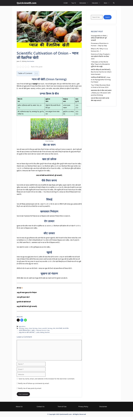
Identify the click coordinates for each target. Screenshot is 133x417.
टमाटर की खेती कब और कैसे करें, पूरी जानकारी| (49, 175)
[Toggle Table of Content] (35, 73)
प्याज (54, 328)
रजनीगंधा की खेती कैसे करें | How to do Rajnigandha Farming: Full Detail (101, 79)
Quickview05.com (26, 2)
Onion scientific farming (45, 328)
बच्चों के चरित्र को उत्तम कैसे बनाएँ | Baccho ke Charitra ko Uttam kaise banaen (101, 72)
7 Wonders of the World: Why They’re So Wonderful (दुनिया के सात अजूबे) (100, 64)
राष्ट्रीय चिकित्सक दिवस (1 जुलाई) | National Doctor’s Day (34, 330)
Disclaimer (103, 406)
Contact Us (40, 406)
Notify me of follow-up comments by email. (33, 383)
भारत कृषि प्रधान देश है (23, 297)
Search (107, 17)
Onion (26, 328)
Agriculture (22, 326)
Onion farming (33, 328)
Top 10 (73, 3)
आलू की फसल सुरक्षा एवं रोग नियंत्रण (26, 292)
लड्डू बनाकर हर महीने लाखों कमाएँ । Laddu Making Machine (34, 332)
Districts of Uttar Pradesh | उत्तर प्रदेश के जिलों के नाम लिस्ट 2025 (100, 56)
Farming (21, 328)
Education (95, 3)
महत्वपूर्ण (35, 84)
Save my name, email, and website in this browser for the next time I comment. (47, 379)
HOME (66, 3)
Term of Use (62, 406)
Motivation (82, 3)
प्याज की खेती (59, 328)
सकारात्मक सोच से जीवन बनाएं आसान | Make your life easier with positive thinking (101, 92)
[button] (113, 3)
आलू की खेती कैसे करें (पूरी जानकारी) (27, 306)
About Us (19, 406)
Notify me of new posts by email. (30, 388)
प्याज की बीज (66, 328)
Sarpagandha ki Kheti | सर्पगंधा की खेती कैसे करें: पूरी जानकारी (99, 38)
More (105, 3)
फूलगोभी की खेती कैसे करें (24, 302)
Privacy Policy (83, 406)
